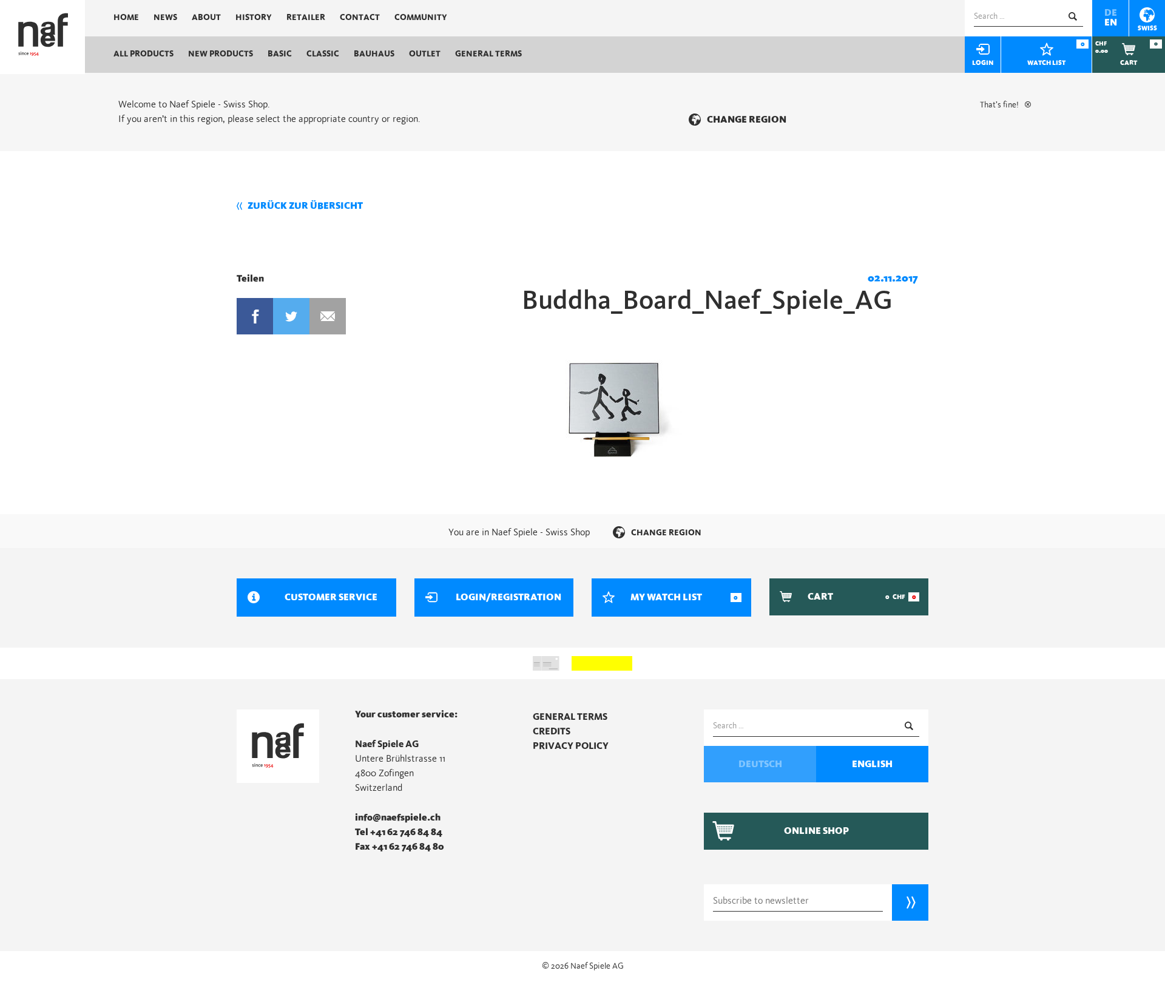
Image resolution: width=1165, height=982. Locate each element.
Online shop (816, 831)
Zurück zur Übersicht (305, 206)
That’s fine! (999, 105)
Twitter (291, 316)
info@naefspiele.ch (398, 817)
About (206, 17)
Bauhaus (374, 54)
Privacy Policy (571, 746)
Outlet (425, 54)
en (1110, 22)
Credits (551, 731)
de (1110, 13)
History (253, 17)
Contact (360, 17)
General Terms (488, 54)
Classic (322, 54)
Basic (280, 54)
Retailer (305, 17)
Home (126, 17)
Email (327, 316)
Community (420, 17)
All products (143, 54)
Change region (746, 119)
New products (220, 54)
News (165, 17)
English (872, 764)
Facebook (255, 316)
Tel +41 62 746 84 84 (398, 832)
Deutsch (760, 764)
